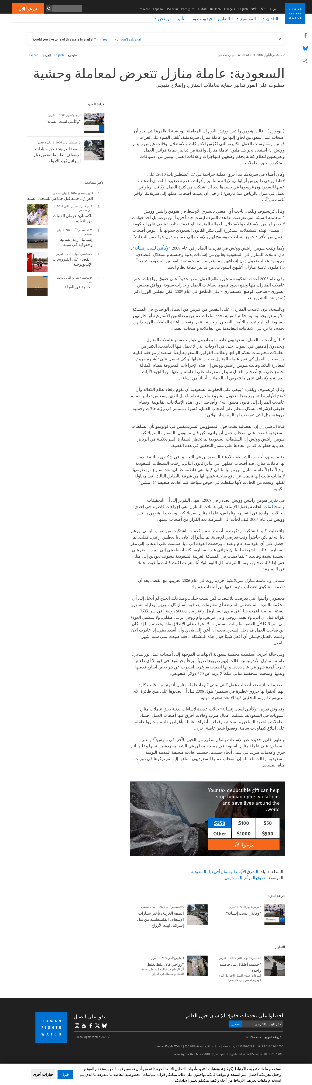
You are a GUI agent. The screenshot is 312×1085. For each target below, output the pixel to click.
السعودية (198, 871)
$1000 (244, 833)
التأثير (182, 18)
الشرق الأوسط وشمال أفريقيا (233, 871)
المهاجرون (233, 877)
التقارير (223, 18)
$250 (219, 822)
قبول (65, 1074)
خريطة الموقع (273, 1037)
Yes (105, 39)
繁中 (254, 9)
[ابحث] (49, 8)
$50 (267, 822)
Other (219, 833)
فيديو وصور (202, 18)
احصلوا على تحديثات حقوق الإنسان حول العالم (234, 1015)
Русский (172, 9)
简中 (264, 9)
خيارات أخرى (43, 1074)
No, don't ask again (128, 39)
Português (187, 9)
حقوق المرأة (255, 877)
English (243, 9)
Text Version (253, 1037)
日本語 (202, 9)
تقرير (273, 500)
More (144, 9)
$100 (243, 822)
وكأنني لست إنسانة (151, 248)
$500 (267, 833)
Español (158, 9)
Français (229, 9)
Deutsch (215, 9)
